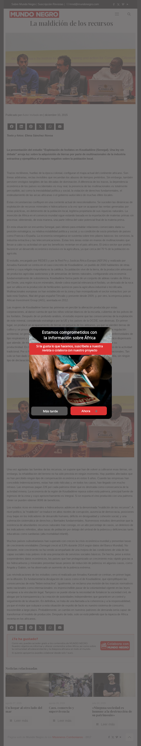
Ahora (86, 411)
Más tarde (50, 411)
